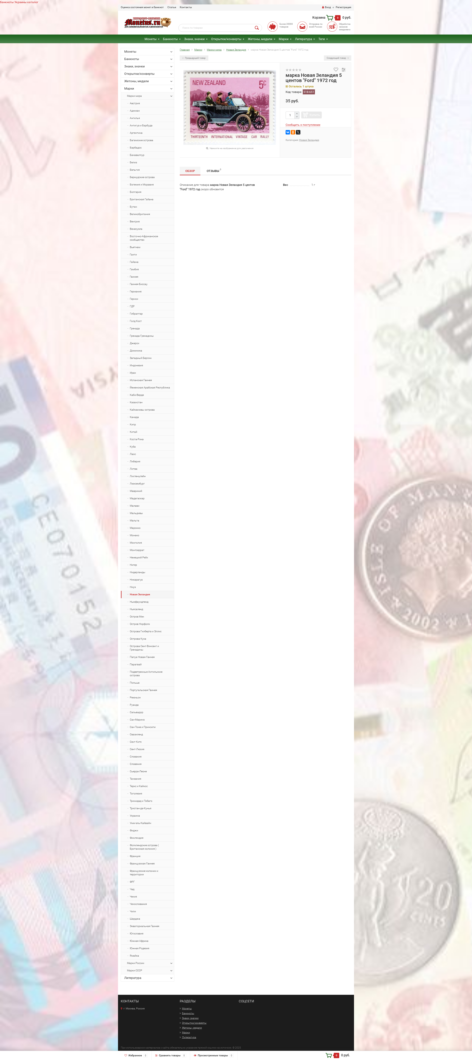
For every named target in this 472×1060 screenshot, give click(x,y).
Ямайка (134, 955)
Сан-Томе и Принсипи (143, 727)
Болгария (135, 191)
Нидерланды (137, 572)
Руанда (134, 704)
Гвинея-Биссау (139, 284)
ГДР (132, 306)
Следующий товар (337, 58)
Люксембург (137, 483)
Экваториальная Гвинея (144, 926)
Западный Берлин (141, 357)
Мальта (134, 520)
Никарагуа (136, 579)
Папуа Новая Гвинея (142, 657)
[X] (298, 132)
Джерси (134, 343)
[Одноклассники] (293, 132)
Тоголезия (136, 793)
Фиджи (134, 830)
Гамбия (134, 269)
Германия (136, 291)
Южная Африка (139, 940)
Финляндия (136, 837)
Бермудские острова (142, 177)
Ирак (133, 372)
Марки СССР (134, 970)
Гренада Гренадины (142, 335)
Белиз (133, 162)
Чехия (133, 896)
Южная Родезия (139, 948)
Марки (284, 39)
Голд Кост (136, 321)
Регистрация (343, 7)
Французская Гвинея (142, 863)
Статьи (171, 7)
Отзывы (214, 170)
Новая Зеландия (140, 594)
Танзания (135, 778)
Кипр (133, 424)
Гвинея (134, 276)
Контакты (186, 7)
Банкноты (170, 39)
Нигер (133, 564)
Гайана (134, 261)
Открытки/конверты (226, 39)
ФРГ (132, 881)
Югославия (136, 933)
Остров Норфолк (140, 623)
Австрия (135, 103)
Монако (134, 535)
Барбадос (136, 147)
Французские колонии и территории (144, 872)
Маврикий (136, 490)
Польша (135, 682)
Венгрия (135, 221)
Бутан (133, 206)
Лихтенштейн (138, 476)
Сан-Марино (137, 719)
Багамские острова (141, 140)
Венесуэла (136, 228)
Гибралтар (136, 313)
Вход (328, 7)
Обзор (190, 171)
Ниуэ (133, 587)
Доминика (136, 350)
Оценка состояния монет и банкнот (142, 7)
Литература (303, 39)
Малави (134, 505)
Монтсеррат (137, 550)
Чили (133, 911)
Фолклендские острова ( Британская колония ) (144, 847)
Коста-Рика (137, 439)
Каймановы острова (142, 409)
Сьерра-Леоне (138, 771)
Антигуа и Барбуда (141, 125)
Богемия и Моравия (142, 184)
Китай (133, 431)
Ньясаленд (136, 609)
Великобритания (140, 214)
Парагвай (136, 664)
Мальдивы (136, 513)
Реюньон (135, 697)
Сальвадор (136, 712)
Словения (136, 763)
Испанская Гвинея (141, 380)
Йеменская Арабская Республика (150, 387)
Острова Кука (138, 638)
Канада (134, 417)
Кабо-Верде (137, 394)
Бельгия (135, 169)
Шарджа (135, 918)
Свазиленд (136, 734)
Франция (135, 856)
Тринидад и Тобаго (141, 800)
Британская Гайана (141, 199)
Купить (315, 115)
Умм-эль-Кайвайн (140, 823)
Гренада (135, 328)
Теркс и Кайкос (139, 786)
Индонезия (136, 365)
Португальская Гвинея (143, 690)
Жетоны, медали (260, 39)
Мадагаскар (137, 498)
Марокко (135, 527)
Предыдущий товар (195, 58)
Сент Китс (136, 741)
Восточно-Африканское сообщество (144, 238)
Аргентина (136, 132)
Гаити (133, 254)
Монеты (151, 39)
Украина (135, 815)
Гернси (134, 298)
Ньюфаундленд (139, 601)
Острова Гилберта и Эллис (146, 631)
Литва (133, 468)
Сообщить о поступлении (303, 125)
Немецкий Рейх (139, 557)
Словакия (136, 756)
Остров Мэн (137, 616)
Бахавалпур (137, 154)
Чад (132, 889)
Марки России (135, 963)
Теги (321, 39)
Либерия (135, 461)
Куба (133, 446)
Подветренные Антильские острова (146, 673)
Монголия (136, 542)
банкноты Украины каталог (19, 2)
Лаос (133, 454)
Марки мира (134, 95)
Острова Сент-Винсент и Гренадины (144, 648)
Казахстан (136, 402)
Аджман (135, 110)
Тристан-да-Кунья (140, 808)
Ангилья (135, 118)
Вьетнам (135, 247)
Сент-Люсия (137, 749)
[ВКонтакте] (288, 132)
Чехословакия (138, 903)
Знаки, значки (194, 39)
